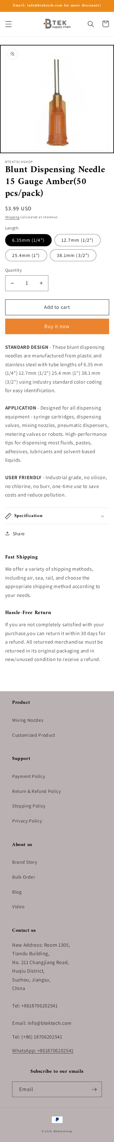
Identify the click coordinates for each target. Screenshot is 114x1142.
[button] (8, 23)
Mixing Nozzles (27, 720)
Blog (17, 892)
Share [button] (19, 533)
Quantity (13, 270)
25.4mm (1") (26, 255)
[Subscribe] (94, 1089)
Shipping (12, 217)
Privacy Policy (27, 821)
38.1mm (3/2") (73, 255)
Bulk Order (23, 877)
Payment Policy (28, 776)
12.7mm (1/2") (77, 240)
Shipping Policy (29, 806)
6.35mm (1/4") (28, 240)
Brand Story (24, 862)
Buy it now (57, 326)
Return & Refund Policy (36, 791)
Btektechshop (63, 1131)
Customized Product (33, 735)
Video (18, 906)
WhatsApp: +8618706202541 (43, 1050)
